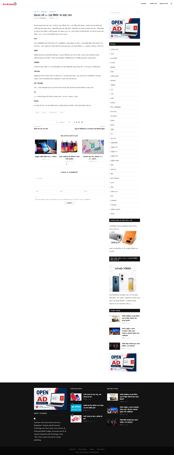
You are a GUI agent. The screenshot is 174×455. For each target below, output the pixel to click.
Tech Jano (85, 452)
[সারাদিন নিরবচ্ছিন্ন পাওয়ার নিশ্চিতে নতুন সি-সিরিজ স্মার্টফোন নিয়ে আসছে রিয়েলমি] (114, 318)
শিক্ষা (112, 196)
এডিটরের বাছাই (114, 76)
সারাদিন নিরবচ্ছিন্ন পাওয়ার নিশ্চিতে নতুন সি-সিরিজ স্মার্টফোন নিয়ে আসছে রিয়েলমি (130, 318)
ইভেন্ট (112, 72)
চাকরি (112, 98)
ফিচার (112, 165)
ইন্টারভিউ (113, 67)
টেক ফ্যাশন (114, 112)
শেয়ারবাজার (113, 200)
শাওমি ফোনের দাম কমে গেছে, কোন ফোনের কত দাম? (92, 396)
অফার (112, 54)
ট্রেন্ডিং (112, 129)
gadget (37, 112)
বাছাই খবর (113, 169)
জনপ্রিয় (113, 103)
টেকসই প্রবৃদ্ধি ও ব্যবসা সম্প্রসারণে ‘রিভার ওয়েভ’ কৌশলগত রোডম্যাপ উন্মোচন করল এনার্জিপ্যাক (130, 332)
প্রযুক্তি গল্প (114, 152)
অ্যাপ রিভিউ (114, 58)
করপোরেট (113, 80)
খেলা (112, 89)
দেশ (112, 134)
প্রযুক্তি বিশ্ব (114, 156)
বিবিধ (112, 174)
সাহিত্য (112, 214)
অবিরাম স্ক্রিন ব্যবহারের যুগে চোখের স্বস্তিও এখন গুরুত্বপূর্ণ (131, 345)
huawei (44, 112)
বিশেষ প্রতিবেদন (115, 178)
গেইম (112, 94)
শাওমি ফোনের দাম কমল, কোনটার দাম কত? (92, 417)
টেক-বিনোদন (114, 116)
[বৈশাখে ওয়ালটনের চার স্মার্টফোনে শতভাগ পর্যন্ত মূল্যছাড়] (69, 147)
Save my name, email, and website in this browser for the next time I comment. (63, 199)
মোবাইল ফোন (153, 3)
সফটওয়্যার (113, 205)
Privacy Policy (100, 449)
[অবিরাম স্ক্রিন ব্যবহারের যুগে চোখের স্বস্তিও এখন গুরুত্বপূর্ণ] (114, 346)
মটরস (112, 187)
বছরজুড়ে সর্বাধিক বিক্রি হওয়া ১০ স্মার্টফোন (46, 157)
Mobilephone (53, 112)
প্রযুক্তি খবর (114, 147)
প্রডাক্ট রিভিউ (44, 12)
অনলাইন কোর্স (114, 49)
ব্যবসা (112, 183)
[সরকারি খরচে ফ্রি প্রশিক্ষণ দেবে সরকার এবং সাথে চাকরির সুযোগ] (76, 408)
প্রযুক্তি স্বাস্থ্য (115, 160)
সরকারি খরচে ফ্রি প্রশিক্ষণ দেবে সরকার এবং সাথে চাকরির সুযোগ (93, 407)
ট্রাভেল (112, 125)
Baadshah (43, 18)
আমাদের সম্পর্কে (164, 3)
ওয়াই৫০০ (128, 304)
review (62, 112)
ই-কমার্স (113, 63)
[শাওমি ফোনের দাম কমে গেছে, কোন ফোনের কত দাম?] (76, 397)
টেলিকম (112, 120)
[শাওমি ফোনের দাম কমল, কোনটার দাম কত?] (76, 418)
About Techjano (82, 449)
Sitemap (92, 449)
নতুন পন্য (36, 12)
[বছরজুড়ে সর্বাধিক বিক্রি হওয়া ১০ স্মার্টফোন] (46, 147)
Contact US (72, 449)
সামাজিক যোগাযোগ (115, 209)
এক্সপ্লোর (143, 3)
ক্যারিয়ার (113, 85)
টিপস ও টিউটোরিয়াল (116, 107)
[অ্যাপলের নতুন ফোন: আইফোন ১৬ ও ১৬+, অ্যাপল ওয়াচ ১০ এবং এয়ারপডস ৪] (93, 147)
